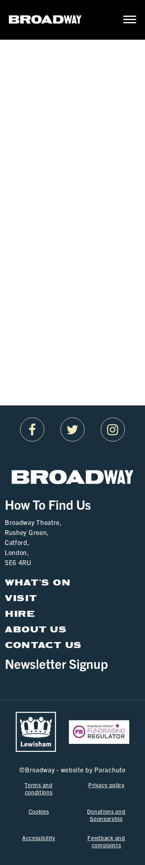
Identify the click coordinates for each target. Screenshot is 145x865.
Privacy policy (106, 784)
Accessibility (38, 837)
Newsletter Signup (56, 663)
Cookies (39, 811)
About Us (36, 629)
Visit (21, 598)
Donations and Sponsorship (106, 815)
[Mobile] (124, 20)
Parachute (109, 770)
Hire (20, 613)
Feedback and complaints (106, 841)
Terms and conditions (38, 788)
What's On (37, 582)
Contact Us (43, 645)
